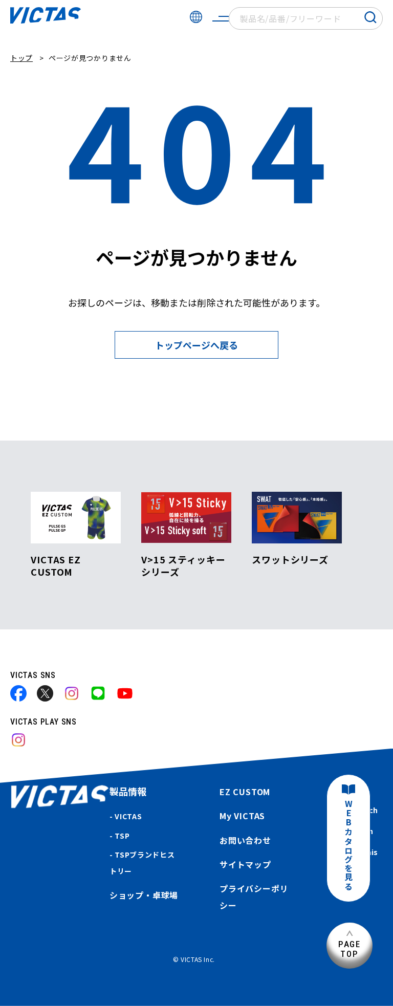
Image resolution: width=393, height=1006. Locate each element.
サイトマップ (245, 864)
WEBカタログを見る (348, 845)
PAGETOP (349, 949)
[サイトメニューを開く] (220, 18)
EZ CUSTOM (245, 791)
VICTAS (128, 816)
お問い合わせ (245, 840)
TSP (122, 835)
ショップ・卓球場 (144, 895)
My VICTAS (242, 816)
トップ (21, 58)
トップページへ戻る (196, 345)
